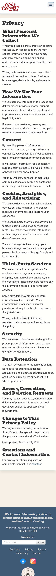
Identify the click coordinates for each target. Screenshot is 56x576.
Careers (37, 553)
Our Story (15, 549)
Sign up (41, 542)
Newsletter (27, 537)
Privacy (29, 549)
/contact (37, 464)
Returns (42, 549)
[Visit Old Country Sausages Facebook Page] (23, 561)
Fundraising (21, 553)
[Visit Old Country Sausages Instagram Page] (33, 561)
